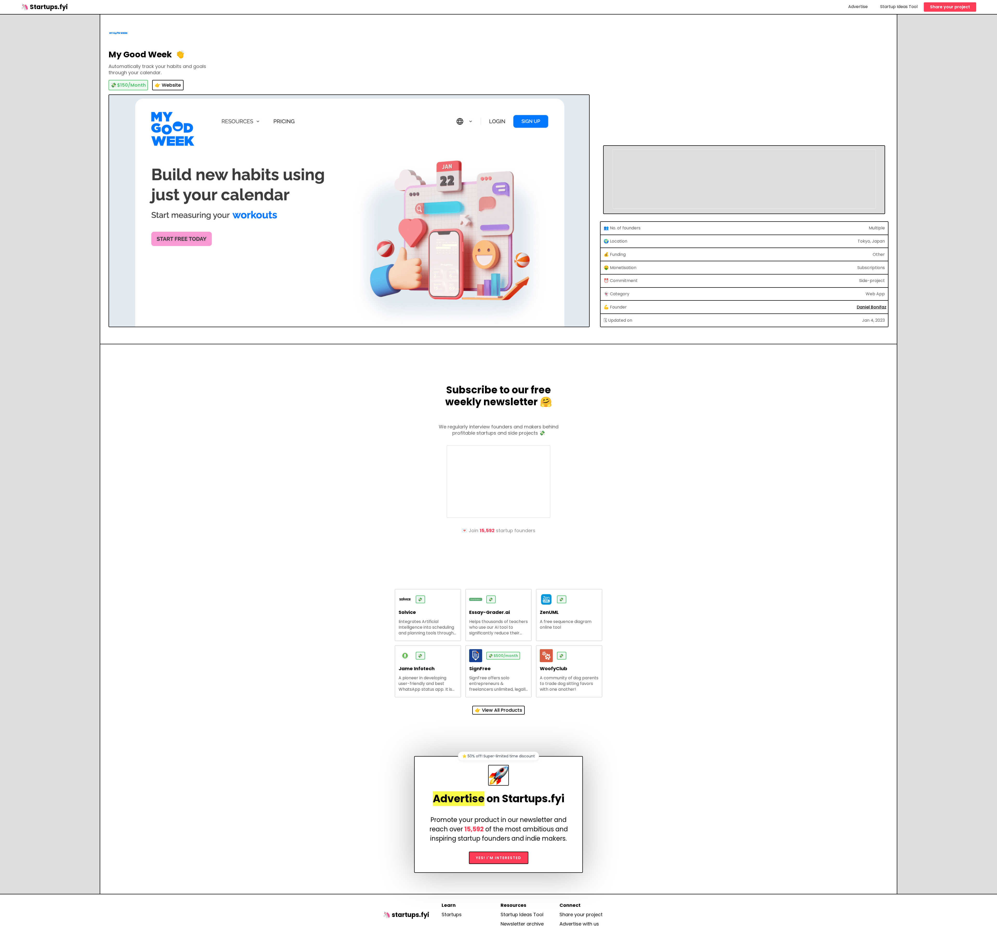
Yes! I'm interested (498, 857)
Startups (452, 914)
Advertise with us (579, 924)
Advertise (858, 7)
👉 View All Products (498, 710)
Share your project (950, 7)
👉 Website (168, 85)
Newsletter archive (522, 924)
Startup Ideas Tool (899, 7)
